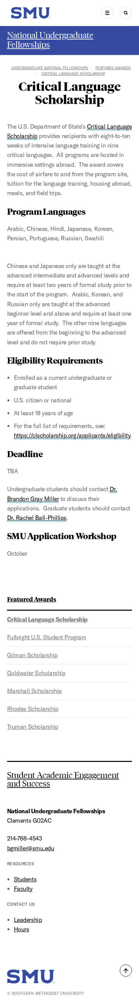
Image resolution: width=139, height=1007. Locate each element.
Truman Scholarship (32, 727)
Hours (21, 929)
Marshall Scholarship (34, 691)
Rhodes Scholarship (32, 709)
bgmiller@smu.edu (30, 848)
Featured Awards (113, 67)
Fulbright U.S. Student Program (46, 637)
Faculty (23, 889)
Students (25, 879)
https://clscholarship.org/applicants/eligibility (72, 435)
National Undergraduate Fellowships (50, 40)
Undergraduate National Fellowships (49, 67)
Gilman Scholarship (32, 655)
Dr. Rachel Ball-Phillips (36, 518)
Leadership (28, 920)
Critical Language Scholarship (47, 619)
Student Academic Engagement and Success (63, 779)
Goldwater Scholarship (36, 673)
